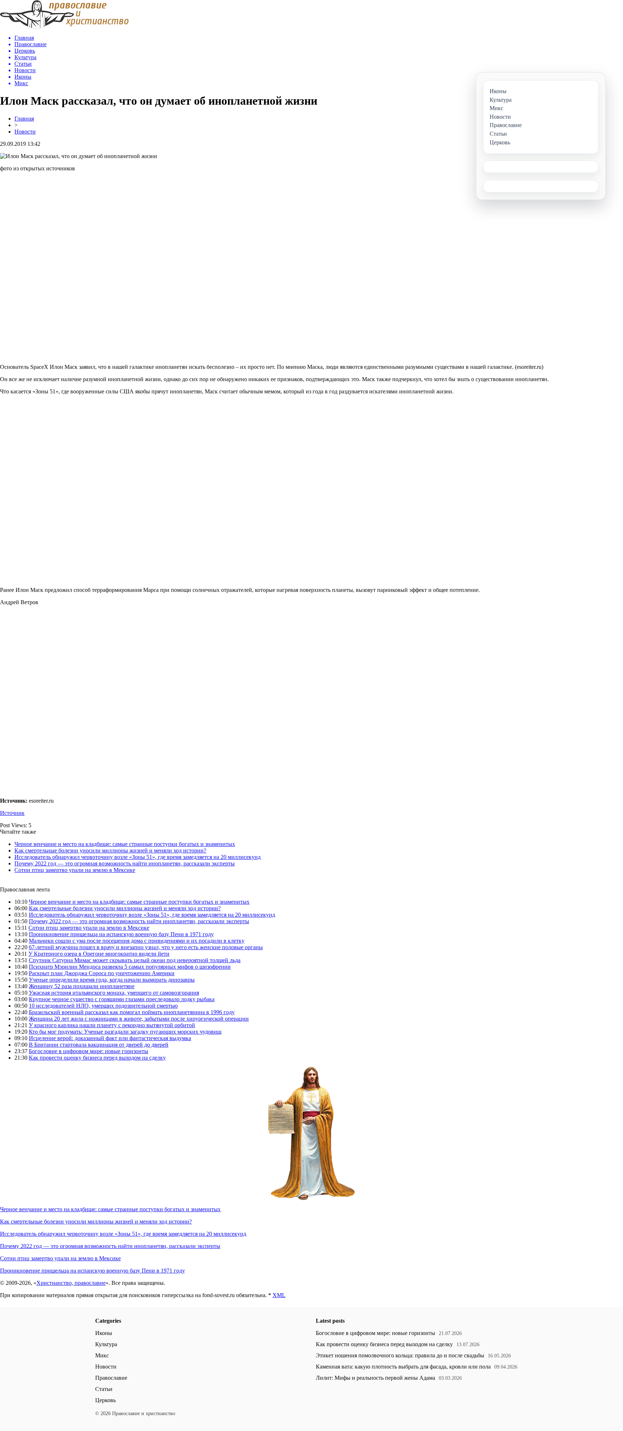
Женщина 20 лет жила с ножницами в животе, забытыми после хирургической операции (139, 1019)
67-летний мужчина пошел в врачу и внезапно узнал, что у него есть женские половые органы (146, 947)
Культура (106, 1344)
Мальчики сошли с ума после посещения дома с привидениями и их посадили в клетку (136, 941)
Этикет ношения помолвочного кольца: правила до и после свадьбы (400, 1355)
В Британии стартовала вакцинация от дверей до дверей (98, 1045)
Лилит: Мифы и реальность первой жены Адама (375, 1378)
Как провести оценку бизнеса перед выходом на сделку (97, 1058)
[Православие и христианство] (64, 27)
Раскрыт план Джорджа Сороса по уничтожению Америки (101, 973)
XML (279, 1295)
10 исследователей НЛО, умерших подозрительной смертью (103, 1006)
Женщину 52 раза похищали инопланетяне (81, 986)
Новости (25, 131)
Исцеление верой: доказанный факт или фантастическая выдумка (110, 1038)
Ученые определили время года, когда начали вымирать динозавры (112, 980)
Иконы (103, 1333)
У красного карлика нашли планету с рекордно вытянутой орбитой (112, 1025)
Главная (24, 118)
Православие (111, 1378)
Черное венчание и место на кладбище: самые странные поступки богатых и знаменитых (124, 844)
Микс (102, 1355)
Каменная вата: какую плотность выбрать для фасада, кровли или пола (403, 1367)
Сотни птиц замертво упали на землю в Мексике (74, 870)
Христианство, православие (71, 1283)
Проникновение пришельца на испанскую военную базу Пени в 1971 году (121, 934)
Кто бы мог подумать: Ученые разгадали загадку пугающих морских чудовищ (125, 1032)
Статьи (103, 1389)
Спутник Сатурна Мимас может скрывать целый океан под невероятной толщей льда (134, 960)
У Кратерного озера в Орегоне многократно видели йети (98, 954)
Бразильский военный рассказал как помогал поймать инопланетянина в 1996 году (132, 1012)
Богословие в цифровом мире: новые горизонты (88, 1051)
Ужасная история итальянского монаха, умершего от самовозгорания (114, 993)
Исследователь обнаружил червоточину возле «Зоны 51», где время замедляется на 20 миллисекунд (137, 857)
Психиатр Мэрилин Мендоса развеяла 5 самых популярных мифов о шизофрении (130, 967)
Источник (12, 813)
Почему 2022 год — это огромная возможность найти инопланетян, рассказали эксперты (124, 863)
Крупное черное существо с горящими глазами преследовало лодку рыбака (122, 999)
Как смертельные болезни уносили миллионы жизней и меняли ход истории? (110, 850)
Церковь (105, 1400)
